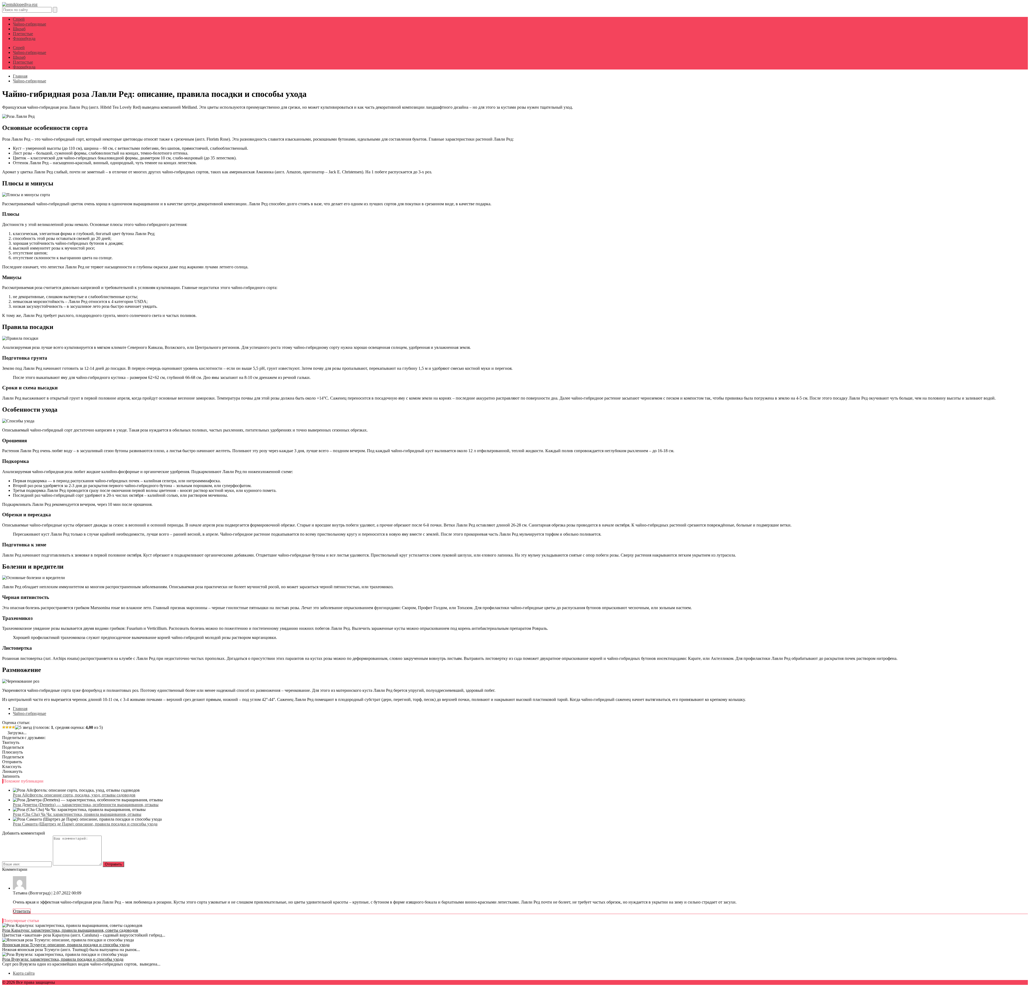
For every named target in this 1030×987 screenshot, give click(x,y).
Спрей (19, 19)
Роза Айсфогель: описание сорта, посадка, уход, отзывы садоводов (74, 795)
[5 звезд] (23, 727)
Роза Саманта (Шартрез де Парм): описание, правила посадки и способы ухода (85, 824)
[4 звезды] (13, 727)
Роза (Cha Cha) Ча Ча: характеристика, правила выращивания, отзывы (77, 814)
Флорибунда (24, 38)
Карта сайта (24, 973)
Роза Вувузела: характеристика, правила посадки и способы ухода (62, 959)
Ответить (21, 911)
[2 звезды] (7, 727)
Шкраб (19, 29)
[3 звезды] (10, 727)
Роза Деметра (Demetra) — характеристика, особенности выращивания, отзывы (86, 804)
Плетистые (23, 33)
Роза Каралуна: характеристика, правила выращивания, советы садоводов (70, 930)
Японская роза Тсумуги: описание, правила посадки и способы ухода (66, 944)
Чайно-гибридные (29, 24)
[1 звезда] (3, 727)
